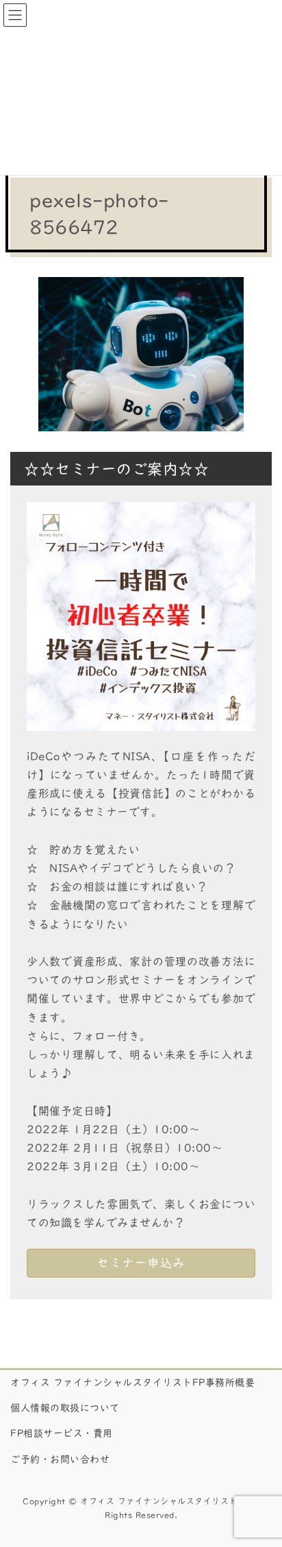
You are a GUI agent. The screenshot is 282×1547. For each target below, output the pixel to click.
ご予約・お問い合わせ (60, 1459)
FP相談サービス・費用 (61, 1433)
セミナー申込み (141, 1263)
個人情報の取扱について (65, 1408)
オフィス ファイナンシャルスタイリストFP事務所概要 (132, 1382)
